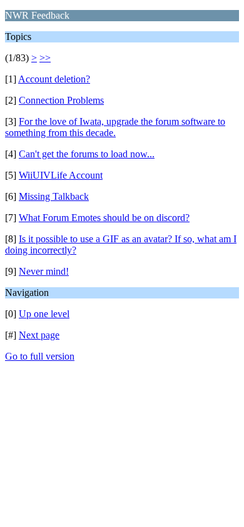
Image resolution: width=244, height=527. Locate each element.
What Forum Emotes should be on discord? (104, 217)
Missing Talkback (54, 196)
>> (45, 57)
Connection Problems (61, 100)
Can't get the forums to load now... (87, 154)
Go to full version (39, 356)
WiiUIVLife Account (61, 175)
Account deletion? (54, 79)
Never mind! (44, 271)
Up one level (44, 313)
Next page (39, 335)
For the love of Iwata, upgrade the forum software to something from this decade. (115, 127)
